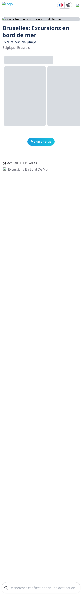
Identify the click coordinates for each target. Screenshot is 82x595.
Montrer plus (41, 141)
